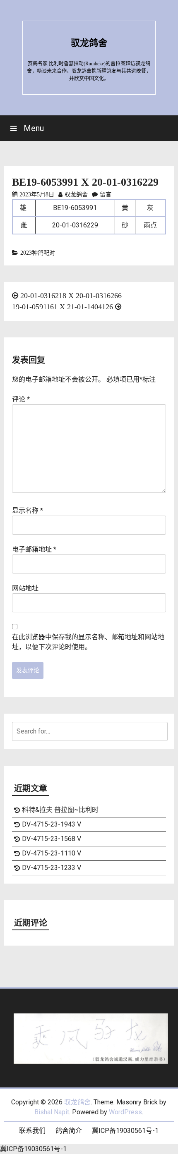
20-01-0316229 (75, 225)
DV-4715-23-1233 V (51, 868)
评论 (21, 399)
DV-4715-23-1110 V (51, 853)
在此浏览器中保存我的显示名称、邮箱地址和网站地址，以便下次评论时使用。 (88, 642)
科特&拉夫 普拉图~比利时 (60, 810)
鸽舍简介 (68, 1131)
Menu (33, 128)
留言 (105, 194)
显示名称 (27, 510)
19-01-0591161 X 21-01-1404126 (62, 307)
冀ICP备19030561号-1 (125, 1131)
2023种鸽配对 (37, 253)
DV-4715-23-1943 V (51, 824)
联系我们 (32, 1131)
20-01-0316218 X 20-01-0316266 (71, 295)
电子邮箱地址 (34, 549)
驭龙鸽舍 (89, 43)
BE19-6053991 (75, 208)
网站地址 (25, 588)
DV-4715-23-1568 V (51, 839)
